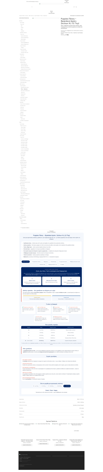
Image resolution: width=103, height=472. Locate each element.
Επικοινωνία (66, 2)
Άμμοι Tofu (23, 187)
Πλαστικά (22, 108)
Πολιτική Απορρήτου (40, 458)
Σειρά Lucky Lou (23, 125)
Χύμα (22, 221)
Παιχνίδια (21, 102)
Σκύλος (51, 11)
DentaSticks (22, 54)
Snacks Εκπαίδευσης (24, 37)
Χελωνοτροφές (23, 220)
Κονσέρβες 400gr (24, 145)
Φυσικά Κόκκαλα (24, 64)
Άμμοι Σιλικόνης (24, 188)
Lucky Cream (23, 152)
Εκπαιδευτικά (22, 105)
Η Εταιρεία (67, 0)
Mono (22, 29)
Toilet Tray (23, 92)
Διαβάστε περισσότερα (43, 443)
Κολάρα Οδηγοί (23, 115)
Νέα (66, 1)
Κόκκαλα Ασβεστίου (24, 65)
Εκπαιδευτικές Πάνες (25, 87)
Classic (22, 27)
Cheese (22, 47)
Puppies (68, 30)
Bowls (21, 117)
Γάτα (51, 12)
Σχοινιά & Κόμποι (23, 110)
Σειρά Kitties (22, 185)
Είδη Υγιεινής (31, 15)
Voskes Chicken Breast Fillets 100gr (43, 439)
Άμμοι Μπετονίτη (24, 190)
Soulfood (22, 30)
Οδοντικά (22, 107)
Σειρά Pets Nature (23, 77)
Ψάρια (21, 218)
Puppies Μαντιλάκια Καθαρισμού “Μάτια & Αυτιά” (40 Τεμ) (76, 440)
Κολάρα (21, 210)
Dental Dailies (23, 39)
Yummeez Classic (24, 50)
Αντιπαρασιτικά (22, 79)
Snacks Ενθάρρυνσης (25, 44)
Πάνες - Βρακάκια (43, 15)
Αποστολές (71, 460)
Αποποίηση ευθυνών (40, 461)
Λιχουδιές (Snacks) (23, 32)
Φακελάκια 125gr (24, 140)
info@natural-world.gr (26, 459)
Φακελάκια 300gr (24, 142)
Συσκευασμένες (24, 223)
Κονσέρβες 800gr (24, 147)
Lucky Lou (22, 137)
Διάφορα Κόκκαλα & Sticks (25, 69)
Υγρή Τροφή (22, 22)
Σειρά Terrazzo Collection (24, 103)
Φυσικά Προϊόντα (23, 74)
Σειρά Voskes (22, 40)
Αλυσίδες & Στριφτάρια (24, 120)
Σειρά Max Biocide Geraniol (25, 80)
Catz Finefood (22, 153)
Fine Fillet (22, 158)
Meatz (22, 173)
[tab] (51, 231)
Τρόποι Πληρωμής (72, 458)
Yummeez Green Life (24, 52)
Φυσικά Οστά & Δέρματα (24, 70)
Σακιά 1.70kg (23, 130)
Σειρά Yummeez (23, 49)
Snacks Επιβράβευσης (25, 42)
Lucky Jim (22, 24)
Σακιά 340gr (23, 127)
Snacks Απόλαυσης (24, 35)
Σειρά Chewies (23, 45)
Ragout (22, 157)
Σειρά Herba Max (23, 82)
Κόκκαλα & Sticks (23, 59)
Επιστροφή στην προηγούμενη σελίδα (77, 15)
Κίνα (83, 417)
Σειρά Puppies (37, 15)
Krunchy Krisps (23, 167)
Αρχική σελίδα (22, 15)
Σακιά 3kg (23, 132)
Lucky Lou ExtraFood (24, 150)
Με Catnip (22, 200)
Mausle (22, 170)
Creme (22, 168)
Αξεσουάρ (21, 113)
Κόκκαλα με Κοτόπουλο (25, 67)
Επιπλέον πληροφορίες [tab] (51, 232)
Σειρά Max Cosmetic (24, 97)
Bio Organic (23, 155)
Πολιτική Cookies (39, 460)
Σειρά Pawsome (23, 160)
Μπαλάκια (22, 203)
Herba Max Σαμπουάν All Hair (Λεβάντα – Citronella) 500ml (27, 440)
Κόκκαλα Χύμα (23, 62)
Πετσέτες (22, 95)
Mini (21, 25)
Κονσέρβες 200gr (24, 143)
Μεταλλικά (23, 118)
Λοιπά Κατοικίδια (51, 13)
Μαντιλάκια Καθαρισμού (25, 90)
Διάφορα (21, 112)
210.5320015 (25, 461)
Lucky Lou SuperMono (25, 148)
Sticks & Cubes (23, 165)
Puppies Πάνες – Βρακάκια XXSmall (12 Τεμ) (60, 440)
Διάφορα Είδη (22, 100)
